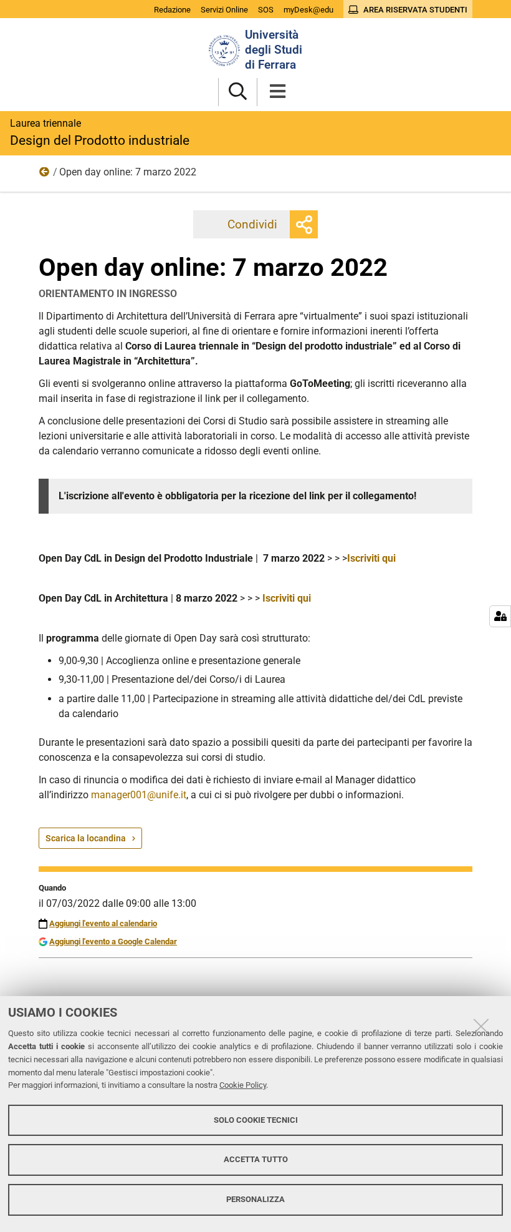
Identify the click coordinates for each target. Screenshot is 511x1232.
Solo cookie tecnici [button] (256, 1120)
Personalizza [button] (255, 1199)
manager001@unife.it (138, 795)
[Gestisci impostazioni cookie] (500, 616)
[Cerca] (238, 92)
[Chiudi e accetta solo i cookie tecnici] (481, 1026)
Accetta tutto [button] (256, 1159)
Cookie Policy (242, 1085)
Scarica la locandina (85, 838)
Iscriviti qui (371, 558)
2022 (45, 174)
